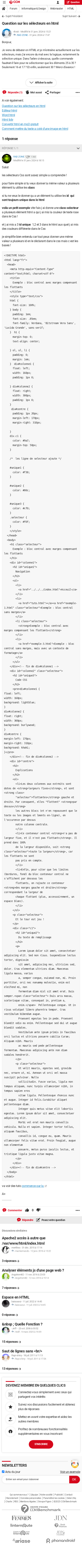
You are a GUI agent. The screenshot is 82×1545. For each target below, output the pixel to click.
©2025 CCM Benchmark (65, 1501)
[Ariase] (21, 1541)
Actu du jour (12, 1472)
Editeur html (9, 110)
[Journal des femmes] (21, 1518)
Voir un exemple (70, 1472)
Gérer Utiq (71, 1498)
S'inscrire (41, 1444)
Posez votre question (53, 1220)
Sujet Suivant (69, 16)
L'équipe (34, 1494)
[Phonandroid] (60, 1540)
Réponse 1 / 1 (10, 148)
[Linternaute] (21, 1525)
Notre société (46, 1494)
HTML (70, 8)
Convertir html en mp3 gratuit (20, 124)
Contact (68, 1494)
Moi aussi (36, 92)
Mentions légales (28, 1501)
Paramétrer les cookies (54, 1498)
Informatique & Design (34, 8)
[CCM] (15, 2)
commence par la (33, 1186)
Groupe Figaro (44, 1501)
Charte (9, 1501)
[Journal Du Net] (60, 1518)
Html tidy (7, 119)
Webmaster (56, 8)
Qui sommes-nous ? (19, 1494)
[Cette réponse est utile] (27, 1210)
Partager (55, 92)
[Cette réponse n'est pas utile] (38, 1210)
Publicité (59, 1494)
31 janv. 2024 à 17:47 (39, 35)
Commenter (14, 1210)
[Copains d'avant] (21, 1533)
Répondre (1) (15, 92)
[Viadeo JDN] (60, 1533)
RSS (16, 1501)
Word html (8, 115)
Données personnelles (30, 1498)
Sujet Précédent (14, 16)
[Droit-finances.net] (60, 1525)
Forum (13, 8)
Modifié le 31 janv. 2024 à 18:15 (28, 160)
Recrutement (12, 1498)
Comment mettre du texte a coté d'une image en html (35, 129)
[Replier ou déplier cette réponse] (78, 148)
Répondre (27, 1220)
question (75, 2)
